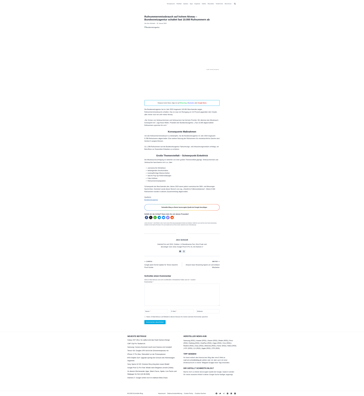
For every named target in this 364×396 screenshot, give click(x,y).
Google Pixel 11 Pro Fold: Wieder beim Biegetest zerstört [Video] (150, 368)
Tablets (204, 3)
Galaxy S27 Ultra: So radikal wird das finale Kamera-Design (148, 340)
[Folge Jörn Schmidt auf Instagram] (184, 251)
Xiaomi (210, 340)
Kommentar (149, 282)
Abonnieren (228, 3)
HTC (185, 348)
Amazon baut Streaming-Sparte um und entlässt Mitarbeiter (203, 264)
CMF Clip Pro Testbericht (136, 343)
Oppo (215, 343)
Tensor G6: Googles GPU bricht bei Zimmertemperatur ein (148, 351)
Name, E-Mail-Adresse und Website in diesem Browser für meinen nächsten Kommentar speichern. (177, 317)
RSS (192, 340)
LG (195, 348)
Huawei (198, 340)
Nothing (192, 343)
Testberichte (219, 3)
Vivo (224, 343)
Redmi (221, 340)
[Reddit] (227, 393)
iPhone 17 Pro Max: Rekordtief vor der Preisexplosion (146, 354)
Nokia (230, 346)
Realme (186, 346)
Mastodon (190, 103)
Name (148, 311)
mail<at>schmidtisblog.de (192, 360)
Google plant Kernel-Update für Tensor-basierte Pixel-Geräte (161, 264)
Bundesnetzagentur (151, 200)
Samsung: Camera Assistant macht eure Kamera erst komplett (149, 347)
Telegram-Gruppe (208, 363)
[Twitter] (220, 393)
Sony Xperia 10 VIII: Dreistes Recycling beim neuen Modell (148, 364)
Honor (219, 346)
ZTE (213, 348)
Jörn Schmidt (151, 23)
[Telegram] (224, 393)
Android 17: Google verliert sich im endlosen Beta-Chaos (147, 378)
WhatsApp (183, 103)
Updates (185, 3)
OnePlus (204, 343)
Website (200, 311)
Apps (191, 3)
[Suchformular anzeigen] (235, 4)
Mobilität (179, 3)
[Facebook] (216, 393)
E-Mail (174, 311)
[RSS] (231, 393)
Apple (204, 348)
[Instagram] (235, 393)
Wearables (211, 3)
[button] (146, 217)
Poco (231, 340)
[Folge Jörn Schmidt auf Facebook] (180, 251)
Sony (197, 346)
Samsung (186, 340)
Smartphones (171, 3)
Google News (202, 103)
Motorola (208, 346)
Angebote (197, 3)
